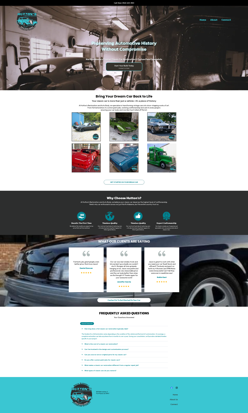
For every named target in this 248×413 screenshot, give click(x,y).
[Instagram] (176, 387)
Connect (226, 19)
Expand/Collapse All (87, 323)
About (213, 19)
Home (203, 19)
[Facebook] (171, 387)
